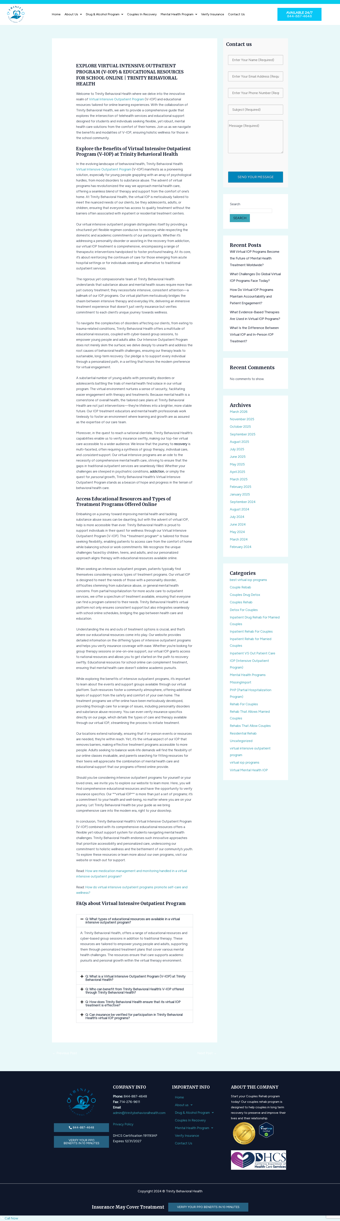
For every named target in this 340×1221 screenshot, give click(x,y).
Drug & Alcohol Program (102, 14)
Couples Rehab (241, 602)
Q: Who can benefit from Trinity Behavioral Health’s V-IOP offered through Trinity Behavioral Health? (134, 990)
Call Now (11, 1218)
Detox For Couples (244, 610)
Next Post (207, 1053)
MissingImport (240, 682)
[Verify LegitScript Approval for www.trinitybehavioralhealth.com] (266, 1130)
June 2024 (238, 524)
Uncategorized (241, 741)
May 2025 (237, 464)
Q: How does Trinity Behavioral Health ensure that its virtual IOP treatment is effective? (133, 1003)
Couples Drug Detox (245, 595)
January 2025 (240, 494)
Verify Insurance (212, 14)
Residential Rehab (243, 733)
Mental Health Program (177, 14)
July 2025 (237, 449)
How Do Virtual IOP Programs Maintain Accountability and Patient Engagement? (251, 296)
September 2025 (242, 434)
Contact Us (236, 14)
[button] (73, 14)
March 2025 (239, 479)
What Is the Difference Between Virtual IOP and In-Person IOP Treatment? (254, 334)
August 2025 (239, 442)
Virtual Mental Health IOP (249, 770)
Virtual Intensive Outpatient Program (116, 99)
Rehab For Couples (244, 704)
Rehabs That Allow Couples (250, 726)
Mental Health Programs (248, 675)
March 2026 (239, 412)
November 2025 (242, 419)
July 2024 (237, 517)
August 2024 (239, 509)
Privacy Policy (123, 1124)
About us (71, 14)
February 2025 (240, 487)
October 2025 (240, 427)
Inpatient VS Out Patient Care (252, 653)
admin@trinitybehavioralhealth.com (139, 1113)
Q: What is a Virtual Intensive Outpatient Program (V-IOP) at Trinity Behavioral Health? (135, 978)
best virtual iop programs (248, 580)
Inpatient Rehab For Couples (251, 631)
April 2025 (237, 472)
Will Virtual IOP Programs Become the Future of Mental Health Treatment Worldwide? (254, 258)
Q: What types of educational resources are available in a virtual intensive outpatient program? (132, 920)
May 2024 (237, 532)
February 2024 (240, 547)
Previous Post (64, 1053)
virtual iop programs (244, 762)
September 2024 (243, 502)
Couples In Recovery (142, 14)
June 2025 (238, 457)
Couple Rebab (240, 587)
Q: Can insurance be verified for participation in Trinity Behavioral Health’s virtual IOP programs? (134, 1016)
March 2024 (239, 539)
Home (56, 14)
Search (235, 204)
